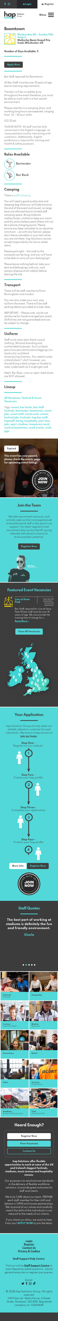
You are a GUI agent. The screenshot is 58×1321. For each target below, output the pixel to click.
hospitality (30, 421)
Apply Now (13, 64)
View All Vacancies (29, 631)
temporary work (39, 424)
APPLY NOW (25, 1223)
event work (32, 414)
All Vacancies (12, 398)
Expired (11, 448)
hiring (19, 421)
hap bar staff (40, 417)
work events (36, 428)
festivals (25, 417)
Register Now (29, 546)
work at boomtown (16, 428)
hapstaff (9, 421)
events (44, 414)
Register (49, 4)
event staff (17, 414)
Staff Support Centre (36, 1265)
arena (15, 407)
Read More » (22, 621)
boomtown (36, 411)
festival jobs (11, 417)
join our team (28, 736)
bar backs (26, 407)
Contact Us (29, 1151)
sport (13, 424)
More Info (18, 866)
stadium (23, 424)
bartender (22, 411)
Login (27, 4)
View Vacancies (29, 1143)
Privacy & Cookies (29, 1251)
